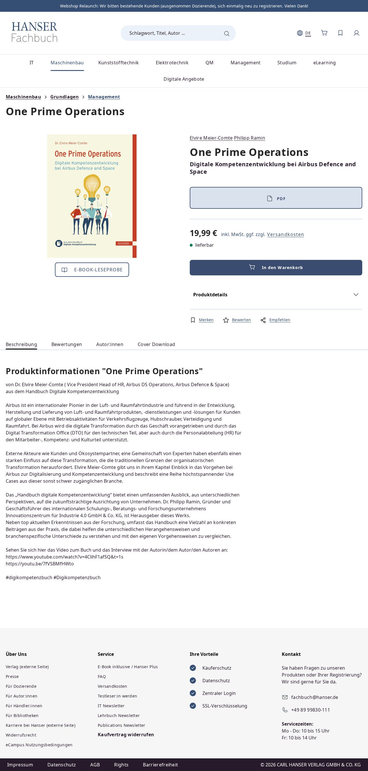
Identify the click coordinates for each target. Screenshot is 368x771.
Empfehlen (279, 319)
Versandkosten (285, 234)
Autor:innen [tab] (109, 344)
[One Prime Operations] (92, 196)
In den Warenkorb (282, 267)
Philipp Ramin (249, 138)
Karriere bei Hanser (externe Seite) (40, 725)
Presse (12, 676)
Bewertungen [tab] (66, 344)
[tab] (21, 344)
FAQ (102, 676)
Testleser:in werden (117, 696)
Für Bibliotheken (22, 715)
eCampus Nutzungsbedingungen (39, 744)
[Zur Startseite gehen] (34, 32)
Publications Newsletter (121, 725)
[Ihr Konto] (356, 33)
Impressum (20, 765)
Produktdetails (210, 294)
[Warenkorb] (324, 33)
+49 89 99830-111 (310, 710)
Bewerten (241, 319)
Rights (121, 765)
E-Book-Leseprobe (98, 269)
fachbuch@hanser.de (314, 697)
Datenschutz (61, 765)
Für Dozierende (21, 686)
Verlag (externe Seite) (27, 666)
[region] (92, 196)
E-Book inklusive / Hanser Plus (128, 666)
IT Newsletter (111, 705)
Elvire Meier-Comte (211, 138)
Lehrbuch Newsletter (119, 715)
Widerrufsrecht (21, 735)
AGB (95, 765)
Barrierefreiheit (160, 765)
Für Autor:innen (21, 696)
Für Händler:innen (24, 705)
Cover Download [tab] (156, 344)
